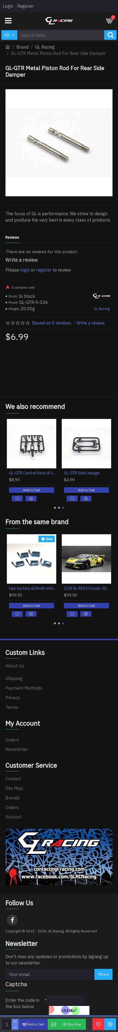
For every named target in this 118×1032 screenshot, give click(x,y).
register (44, 270)
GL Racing (45, 47)
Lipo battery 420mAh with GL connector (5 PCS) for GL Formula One (32, 588)
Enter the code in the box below (22, 1003)
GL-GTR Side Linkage (82, 473)
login (25, 270)
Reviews (12, 237)
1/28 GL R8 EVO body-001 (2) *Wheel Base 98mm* (87, 588)
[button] (55, 508)
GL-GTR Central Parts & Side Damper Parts (32, 473)
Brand (22, 47)
